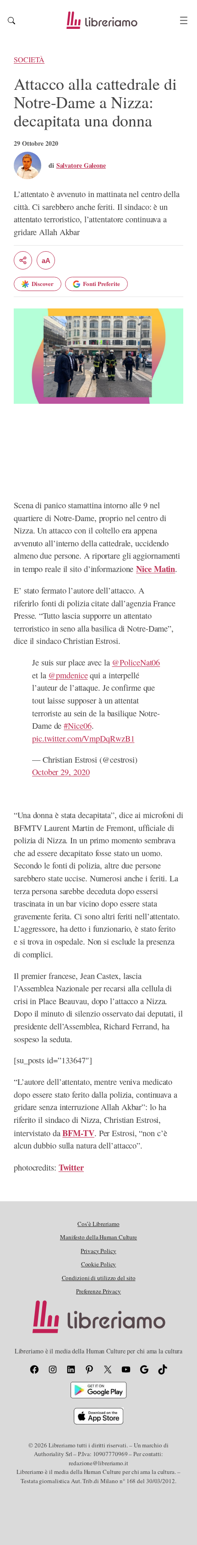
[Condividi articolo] (23, 260)
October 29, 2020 (60, 771)
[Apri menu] (183, 20)
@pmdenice (68, 675)
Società (29, 60)
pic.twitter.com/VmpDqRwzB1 (83, 738)
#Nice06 (77, 725)
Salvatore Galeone (81, 165)
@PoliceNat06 (136, 662)
